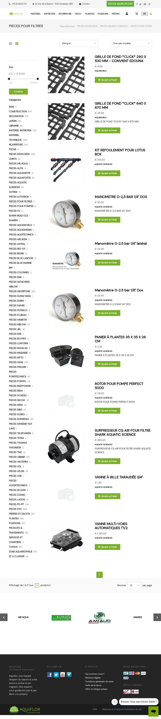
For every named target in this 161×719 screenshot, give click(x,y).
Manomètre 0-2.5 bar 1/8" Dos (119, 290)
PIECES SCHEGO (18, 395)
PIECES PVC (15, 509)
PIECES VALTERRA (18, 461)
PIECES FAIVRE (17, 305)
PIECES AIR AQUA (18, 163)
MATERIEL (36, 13)
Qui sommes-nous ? (94, 674)
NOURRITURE (65, 13)
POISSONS (103, 13)
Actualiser (18, 91)
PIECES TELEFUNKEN (20, 433)
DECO (78, 13)
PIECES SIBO (15, 409)
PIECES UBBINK (17, 457)
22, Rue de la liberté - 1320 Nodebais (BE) (54, 4)
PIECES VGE (15, 475)
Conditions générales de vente (99, 681)
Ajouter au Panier (109, 80)
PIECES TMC (15, 452)
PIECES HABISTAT (18, 319)
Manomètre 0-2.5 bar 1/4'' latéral (121, 243)
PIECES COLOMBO (19, 272)
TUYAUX (13, 546)
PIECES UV (14, 210)
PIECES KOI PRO (17, 338)
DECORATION (16, 116)
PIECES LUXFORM (18, 343)
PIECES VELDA (16, 471)
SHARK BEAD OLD (18, 215)
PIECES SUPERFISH (19, 419)
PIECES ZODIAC (17, 494)
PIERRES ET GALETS (19, 513)
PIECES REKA (16, 390)
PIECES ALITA (16, 168)
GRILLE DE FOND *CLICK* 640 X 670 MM (120, 105)
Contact (86, 4)
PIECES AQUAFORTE (20, 177)
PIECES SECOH (17, 400)
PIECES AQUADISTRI (19, 173)
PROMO (116, 13)
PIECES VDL (15, 466)
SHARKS (13, 220)
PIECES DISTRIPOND (19, 291)
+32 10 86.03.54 (19, 4)
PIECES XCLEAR (17, 490)
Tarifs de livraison (93, 685)
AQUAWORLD (100, 71)
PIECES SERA (16, 405)
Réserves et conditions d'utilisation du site (122, 709)
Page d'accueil (67, 26)
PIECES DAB (15, 277)
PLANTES (89, 13)
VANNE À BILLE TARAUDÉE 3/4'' (119, 477)
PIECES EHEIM (16, 300)
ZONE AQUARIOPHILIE (20, 551)
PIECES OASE (16, 362)
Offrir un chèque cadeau (96, 689)
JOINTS (13, 158)
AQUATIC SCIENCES (103, 164)
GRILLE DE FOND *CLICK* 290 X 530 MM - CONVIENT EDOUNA (120, 58)
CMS (95, 709)
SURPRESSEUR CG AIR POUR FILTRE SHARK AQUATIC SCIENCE (122, 432)
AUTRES (13, 192)
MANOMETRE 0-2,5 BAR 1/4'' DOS (121, 196)
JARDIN (13, 121)
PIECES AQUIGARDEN (20, 229)
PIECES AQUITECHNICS (21, 234)
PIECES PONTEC (17, 381)
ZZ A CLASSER (16, 556)
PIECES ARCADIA (18, 239)
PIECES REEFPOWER (20, 386)
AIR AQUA (23, 617)
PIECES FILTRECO (18, 310)
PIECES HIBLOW (17, 324)
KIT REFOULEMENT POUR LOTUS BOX (120, 152)
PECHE (12, 149)
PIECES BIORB (16, 253)
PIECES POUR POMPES (21, 206)
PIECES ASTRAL (17, 244)
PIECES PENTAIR (17, 367)
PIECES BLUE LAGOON (21, 258)
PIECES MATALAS (18, 348)
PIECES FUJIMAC (18, 315)
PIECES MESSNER (18, 352)
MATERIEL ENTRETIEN (20, 130)
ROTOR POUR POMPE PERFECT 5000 (119, 385)
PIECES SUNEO (17, 414)
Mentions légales (93, 677)
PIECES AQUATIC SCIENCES (114, 26)
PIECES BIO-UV (17, 248)
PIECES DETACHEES (87, 26)
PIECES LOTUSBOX (19, 196)
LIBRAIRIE (14, 125)
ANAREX (137, 617)
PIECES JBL (15, 329)
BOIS (11, 106)
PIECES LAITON (17, 499)
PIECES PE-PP (16, 504)
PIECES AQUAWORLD (20, 225)
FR (144, 13)
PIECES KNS (15, 334)
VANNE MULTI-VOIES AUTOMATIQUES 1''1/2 (111, 526)
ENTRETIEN (49, 13)
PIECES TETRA (16, 438)
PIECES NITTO (16, 357)
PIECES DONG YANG (20, 296)
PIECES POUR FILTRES (20, 201)
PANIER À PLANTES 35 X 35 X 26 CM (120, 339)
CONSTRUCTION (18, 111)
